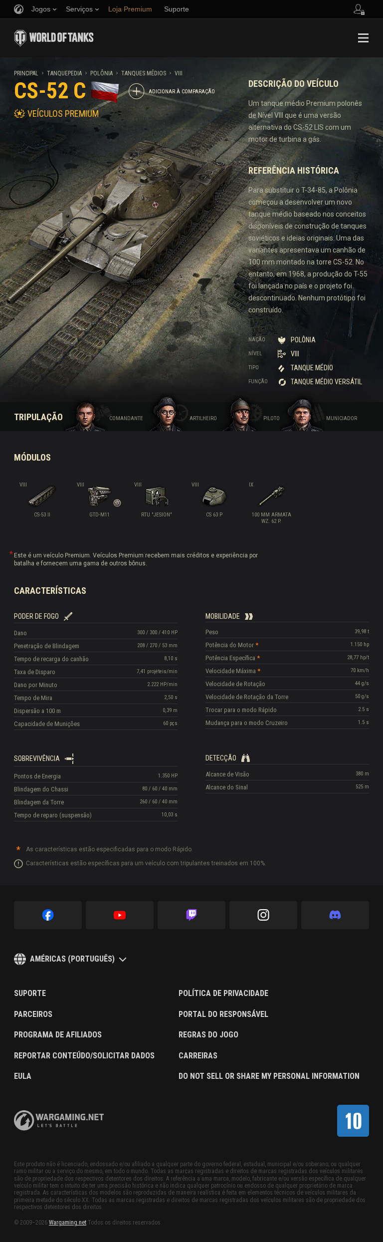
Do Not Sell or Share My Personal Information (269, 1076)
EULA (22, 1076)
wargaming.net (59, 1120)
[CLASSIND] (353, 1121)
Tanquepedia (64, 73)
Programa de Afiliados (58, 1034)
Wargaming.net (67, 1222)
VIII (179, 73)
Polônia (101, 73)
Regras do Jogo (208, 1034)
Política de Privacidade (223, 993)
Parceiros (33, 1014)
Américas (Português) (72, 959)
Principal (26, 73)
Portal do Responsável (223, 1014)
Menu (363, 37)
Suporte (30, 993)
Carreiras (198, 1055)
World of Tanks (54, 37)
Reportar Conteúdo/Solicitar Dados (84, 1055)
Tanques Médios (143, 73)
